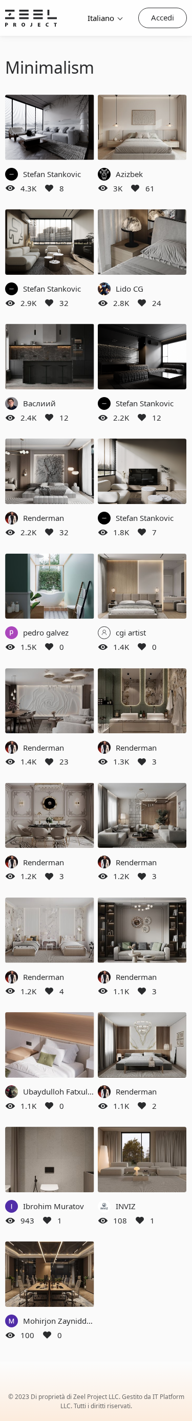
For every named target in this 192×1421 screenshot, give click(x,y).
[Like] (49, 188)
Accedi (162, 17)
